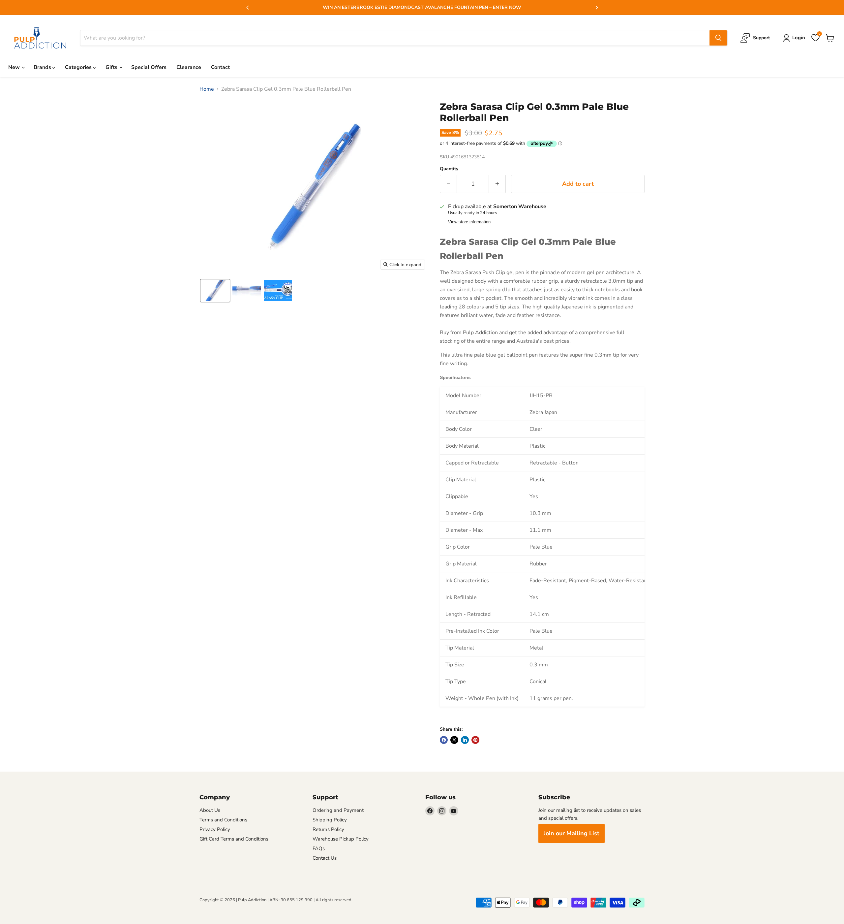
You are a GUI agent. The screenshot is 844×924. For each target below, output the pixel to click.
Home (206, 89)
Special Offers (148, 67)
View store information (469, 222)
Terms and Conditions (223, 819)
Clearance (188, 67)
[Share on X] (454, 740)
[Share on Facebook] (444, 740)
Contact (220, 67)
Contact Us (325, 858)
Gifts (112, 67)
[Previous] (248, 7)
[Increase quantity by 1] (497, 184)
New (14, 67)
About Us (209, 810)
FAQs (319, 848)
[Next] (596, 7)
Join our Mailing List (571, 833)
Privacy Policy (214, 829)
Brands (43, 67)
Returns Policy (328, 829)
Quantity (449, 169)
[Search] (718, 38)
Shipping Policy (330, 819)
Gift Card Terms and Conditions (233, 839)
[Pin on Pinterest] (475, 740)
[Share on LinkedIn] (465, 740)
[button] (215, 290)
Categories (79, 67)
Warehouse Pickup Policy (341, 839)
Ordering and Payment (338, 810)
